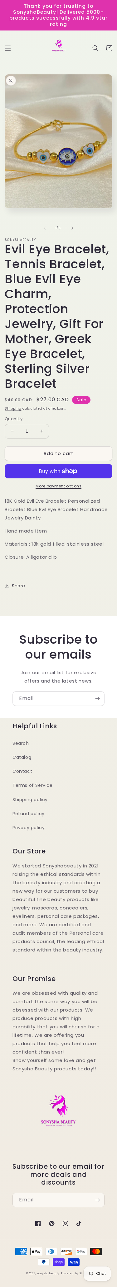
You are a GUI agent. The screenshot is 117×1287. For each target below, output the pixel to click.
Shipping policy (30, 799)
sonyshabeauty (48, 1273)
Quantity (13, 419)
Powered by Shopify (76, 1273)
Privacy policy (28, 827)
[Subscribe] (97, 698)
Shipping (13, 408)
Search (20, 743)
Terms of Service (32, 785)
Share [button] (18, 586)
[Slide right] (72, 228)
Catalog (21, 757)
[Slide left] (45, 228)
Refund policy (28, 813)
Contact (22, 771)
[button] (8, 48)
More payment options (58, 486)
